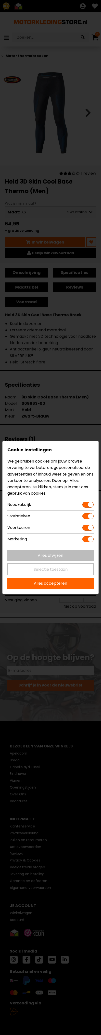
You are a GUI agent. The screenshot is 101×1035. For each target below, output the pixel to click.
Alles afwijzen (50, 555)
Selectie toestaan (51, 569)
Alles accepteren (50, 583)
